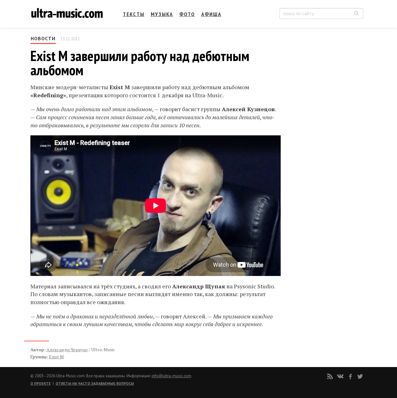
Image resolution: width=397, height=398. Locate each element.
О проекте (40, 383)
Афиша (211, 14)
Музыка (162, 14)
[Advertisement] (325, 96)
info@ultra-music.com (171, 375)
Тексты (134, 14)
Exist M (56, 357)
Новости (43, 38)
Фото (187, 14)
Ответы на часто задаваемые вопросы (95, 383)
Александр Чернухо (67, 349)
